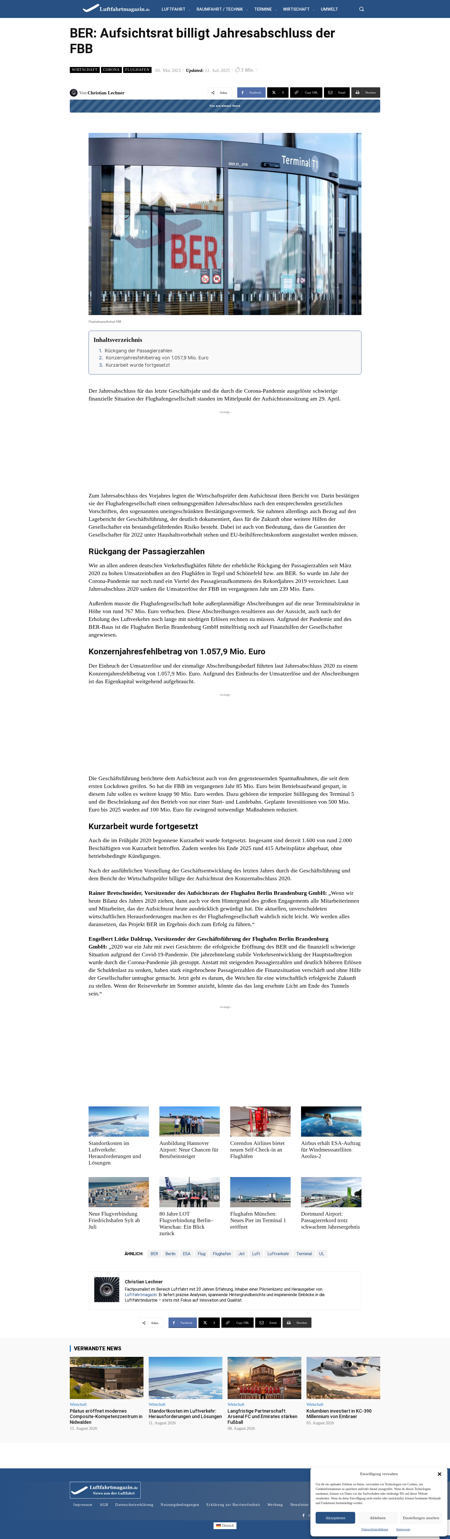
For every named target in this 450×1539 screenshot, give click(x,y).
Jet (241, 1253)
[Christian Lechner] (74, 93)
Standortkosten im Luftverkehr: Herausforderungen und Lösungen (115, 1153)
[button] (439, 1474)
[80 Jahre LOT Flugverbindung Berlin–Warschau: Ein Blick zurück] (189, 1192)
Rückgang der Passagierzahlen (138, 350)
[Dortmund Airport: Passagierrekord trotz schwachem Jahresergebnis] (331, 1192)
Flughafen (137, 70)
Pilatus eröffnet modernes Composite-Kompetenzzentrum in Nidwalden (106, 1416)
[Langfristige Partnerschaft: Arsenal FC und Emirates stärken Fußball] (264, 1378)
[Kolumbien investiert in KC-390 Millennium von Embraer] (343, 1378)
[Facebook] (303, 1515)
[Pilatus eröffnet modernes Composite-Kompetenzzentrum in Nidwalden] (106, 1378)
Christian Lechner (106, 92)
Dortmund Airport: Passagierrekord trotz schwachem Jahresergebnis (330, 1220)
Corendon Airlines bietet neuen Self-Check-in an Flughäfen (257, 1149)
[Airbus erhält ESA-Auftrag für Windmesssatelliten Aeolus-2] (331, 1121)
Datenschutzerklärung (374, 1529)
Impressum (403, 1529)
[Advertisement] (225, 451)
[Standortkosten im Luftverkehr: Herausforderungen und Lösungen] (119, 1121)
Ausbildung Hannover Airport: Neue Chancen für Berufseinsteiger (188, 1149)
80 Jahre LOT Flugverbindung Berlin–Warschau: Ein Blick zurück (186, 1223)
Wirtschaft (85, 70)
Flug (201, 1253)
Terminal (304, 1253)
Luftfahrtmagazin (141, 1294)
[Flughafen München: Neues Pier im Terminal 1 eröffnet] (260, 1192)
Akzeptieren (335, 1518)
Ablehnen (378, 1518)
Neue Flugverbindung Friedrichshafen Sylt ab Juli (114, 1220)
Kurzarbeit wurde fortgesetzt (138, 365)
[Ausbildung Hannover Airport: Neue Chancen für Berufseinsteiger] (189, 1121)
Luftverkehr (278, 1253)
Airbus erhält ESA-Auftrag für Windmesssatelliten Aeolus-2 (331, 1149)
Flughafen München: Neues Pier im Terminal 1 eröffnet (258, 1220)
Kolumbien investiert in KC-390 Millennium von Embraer (339, 1413)
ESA (186, 1253)
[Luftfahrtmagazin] (121, 8)
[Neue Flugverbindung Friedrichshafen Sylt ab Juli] (119, 1192)
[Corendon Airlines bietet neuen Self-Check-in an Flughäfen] (260, 1121)
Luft (256, 1253)
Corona (111, 70)
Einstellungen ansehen (421, 1518)
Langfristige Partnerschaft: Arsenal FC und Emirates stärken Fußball (262, 1416)
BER (154, 1253)
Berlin (170, 1253)
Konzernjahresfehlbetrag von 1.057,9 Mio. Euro (157, 357)
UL (321, 1253)
